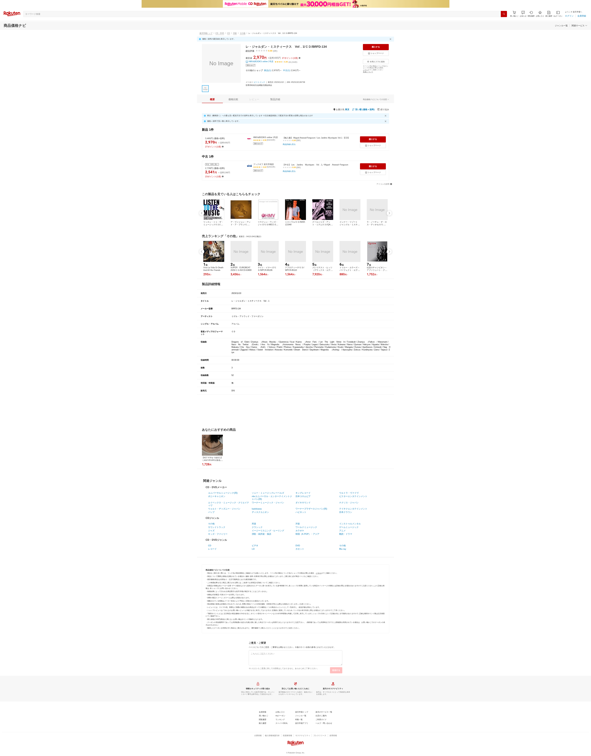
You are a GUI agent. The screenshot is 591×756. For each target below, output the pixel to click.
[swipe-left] (201, 213)
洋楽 (235, 33)
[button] (523, 14)
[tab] (212, 99)
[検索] (504, 14)
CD (228, 33)
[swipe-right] (389, 213)
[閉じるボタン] (391, 39)
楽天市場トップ (205, 33)
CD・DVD (219, 33)
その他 (242, 33)
